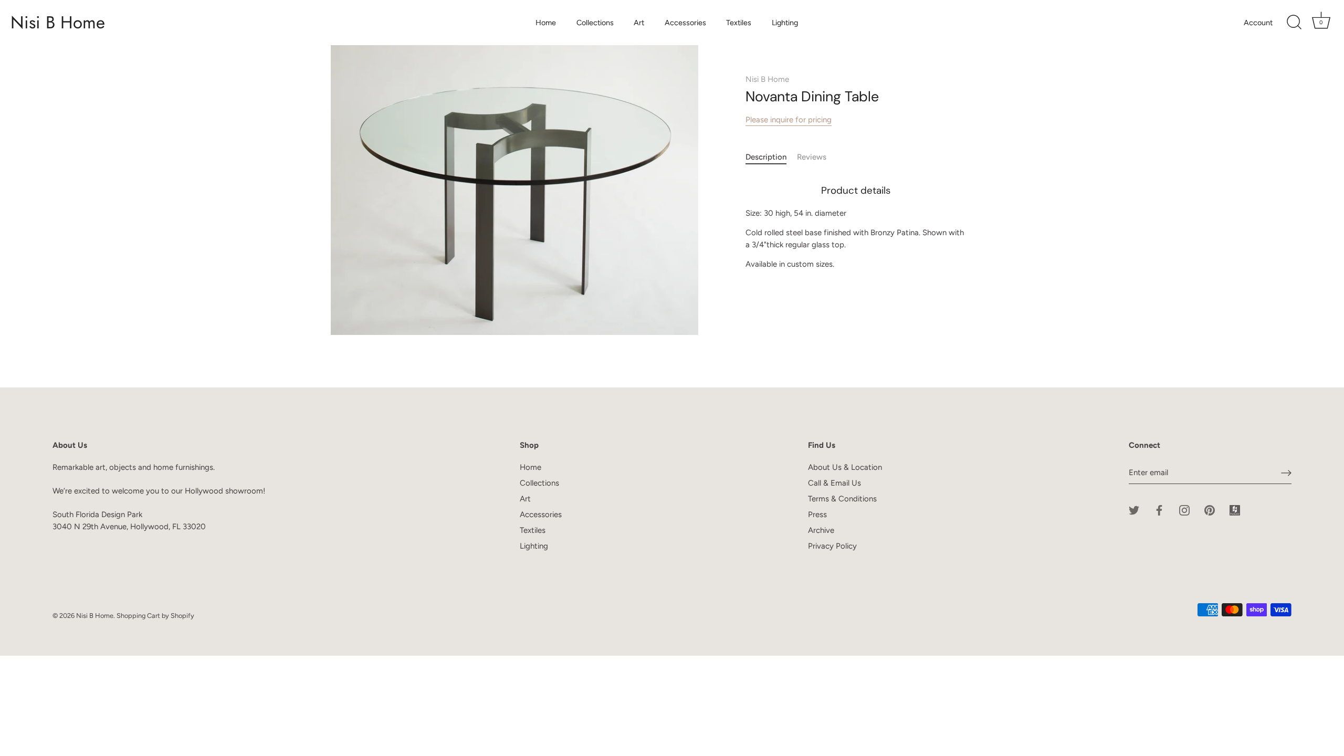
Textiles (738, 22)
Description (766, 157)
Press (817, 514)
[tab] (771, 157)
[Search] (1294, 22)
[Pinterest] (1209, 509)
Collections (595, 22)
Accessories (685, 22)
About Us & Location (845, 467)
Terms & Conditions (842, 498)
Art (639, 22)
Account (1258, 22)
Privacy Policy (832, 546)
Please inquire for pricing (789, 119)
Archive (821, 530)
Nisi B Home (57, 22)
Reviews (811, 157)
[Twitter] (1134, 509)
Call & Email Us (834, 483)
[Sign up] (1286, 473)
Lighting (785, 22)
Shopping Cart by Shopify (155, 616)
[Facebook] (1159, 509)
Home (546, 22)
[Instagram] (1184, 509)
